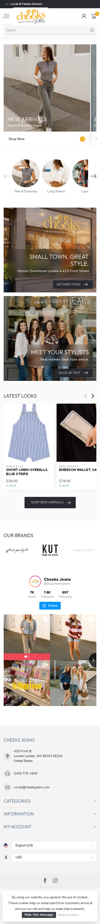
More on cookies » (69, 915)
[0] (93, 16)
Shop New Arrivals (47, 502)
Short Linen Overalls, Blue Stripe (27, 472)
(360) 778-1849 (25, 773)
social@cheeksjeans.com (32, 787)
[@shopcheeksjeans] (35, 581)
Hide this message (39, 915)
